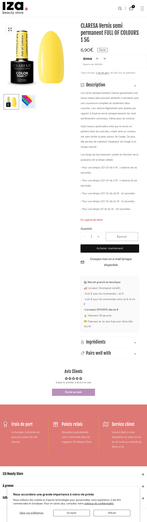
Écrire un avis (73, 392)
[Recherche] (121, 8)
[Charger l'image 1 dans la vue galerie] (11, 102)
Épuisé (122, 236)
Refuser (112, 513)
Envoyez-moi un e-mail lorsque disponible (111, 262)
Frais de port (102, 73)
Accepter (72, 513)
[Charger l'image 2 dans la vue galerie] (28, 102)
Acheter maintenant (110, 248)
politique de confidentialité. (99, 503)
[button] (110, 353)
